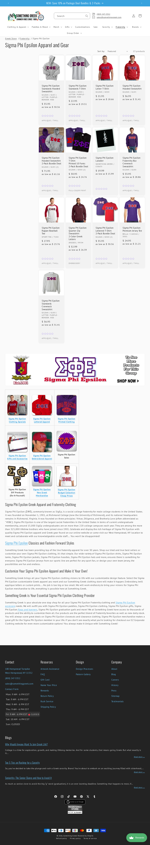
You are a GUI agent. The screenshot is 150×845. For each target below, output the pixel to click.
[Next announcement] (141, 3)
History (115, 685)
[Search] (86, 16)
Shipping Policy (48, 706)
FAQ (43, 674)
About (114, 669)
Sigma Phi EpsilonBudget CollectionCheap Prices (66, 492)
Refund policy (61, 838)
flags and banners (27, 609)
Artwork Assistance (50, 669)
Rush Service (47, 701)
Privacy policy (75, 838)
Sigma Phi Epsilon (16, 543)
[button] (18, 27)
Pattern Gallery (83, 674)
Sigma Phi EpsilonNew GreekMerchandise (42, 492)
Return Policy (47, 696)
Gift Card (45, 679)
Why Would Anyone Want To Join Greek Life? (26, 744)
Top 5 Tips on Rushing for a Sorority (22, 762)
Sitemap (115, 696)
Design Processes (84, 669)
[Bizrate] (146, 843)
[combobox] (72, 16)
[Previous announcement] (8, 3)
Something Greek (70, 836)
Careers (115, 679)
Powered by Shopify (85, 836)
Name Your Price (49, 685)
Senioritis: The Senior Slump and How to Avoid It (28, 778)
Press (113, 690)
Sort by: (101, 51)
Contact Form (11, 689)
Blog (113, 674)
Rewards (45, 690)
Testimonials (117, 701)
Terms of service (90, 838)
